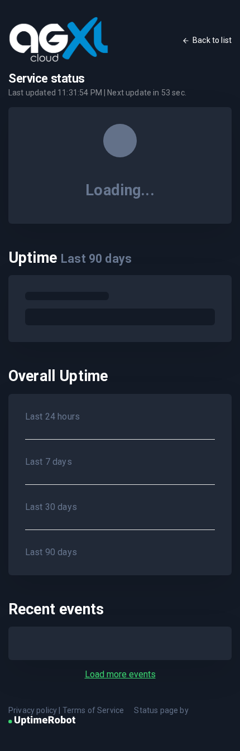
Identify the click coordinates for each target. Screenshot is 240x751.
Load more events (120, 675)
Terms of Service (93, 710)
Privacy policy (32, 710)
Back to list (212, 40)
